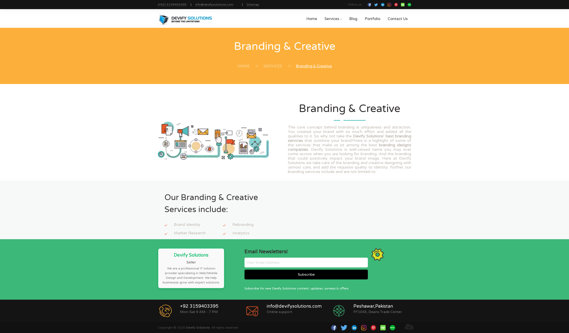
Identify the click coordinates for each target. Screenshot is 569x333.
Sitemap (253, 4)
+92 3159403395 (199, 306)
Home (311, 18)
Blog (353, 18)
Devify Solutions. (198, 327)
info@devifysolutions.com (214, 4)
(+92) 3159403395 (172, 4)
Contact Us (398, 18)
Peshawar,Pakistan (373, 306)
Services (333, 18)
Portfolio (372, 18)
